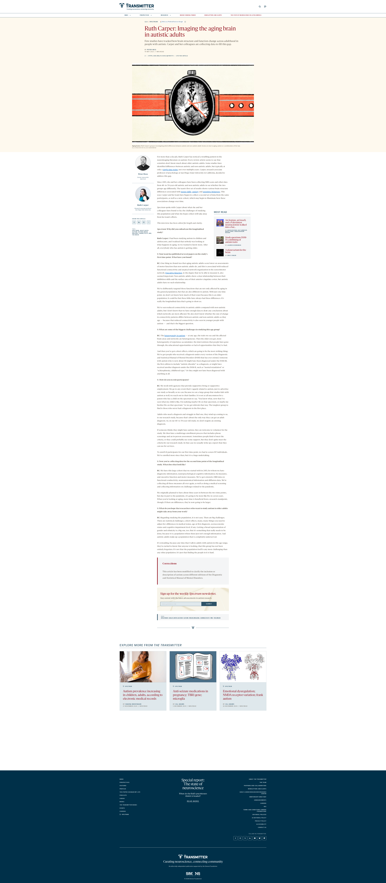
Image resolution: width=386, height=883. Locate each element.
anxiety (195, 192)
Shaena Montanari (133, 704)
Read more (193, 801)
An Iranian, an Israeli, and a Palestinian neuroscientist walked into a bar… (236, 223)
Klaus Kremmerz (150, 147)
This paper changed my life (130, 792)
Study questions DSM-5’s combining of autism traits (236, 239)
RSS (265, 806)
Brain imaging (194, 618)
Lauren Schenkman (234, 245)
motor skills (186, 192)
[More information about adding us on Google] (185, 22)
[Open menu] (265, 6)
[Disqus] (193, 742)
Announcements (260, 800)
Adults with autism (176, 618)
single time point (170, 170)
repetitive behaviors (211, 192)
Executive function (173, 273)
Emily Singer (231, 255)
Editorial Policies (259, 814)
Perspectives (144, 15)
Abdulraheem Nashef (234, 232)
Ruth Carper (143, 205)
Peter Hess (151, 50)
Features (123, 785)
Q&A (146, 22)
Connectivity (143, 233)
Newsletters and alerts (257, 789)
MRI (150, 233)
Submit (209, 604)
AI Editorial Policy (259, 818)
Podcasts (123, 795)
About (257, 779)
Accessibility (261, 824)
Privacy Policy (260, 821)
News (126, 15)
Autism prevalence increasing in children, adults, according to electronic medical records (143, 695)
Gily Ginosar (242, 230)
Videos (122, 798)
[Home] (193, 856)
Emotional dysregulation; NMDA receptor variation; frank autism (243, 695)
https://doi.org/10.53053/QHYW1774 (161, 56)
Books (122, 801)
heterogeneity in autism (174, 336)
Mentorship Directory (257, 797)
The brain (135, 235)
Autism (140, 232)
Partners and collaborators (255, 785)
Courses (123, 811)
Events (122, 808)
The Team (263, 782)
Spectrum (154, 22)
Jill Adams (179, 704)
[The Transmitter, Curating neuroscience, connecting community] (137, 6)
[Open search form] (260, 7)
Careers (263, 803)
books (128, 805)
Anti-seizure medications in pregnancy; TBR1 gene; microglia (190, 695)
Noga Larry (229, 231)
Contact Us (262, 827)
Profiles (123, 789)
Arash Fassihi (232, 230)
